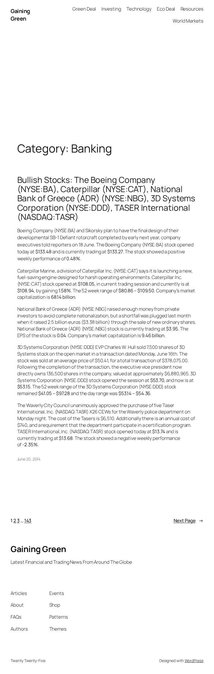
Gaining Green (20, 15)
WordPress (194, 660)
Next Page (188, 520)
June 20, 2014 (29, 459)
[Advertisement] (107, 88)
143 (27, 520)
